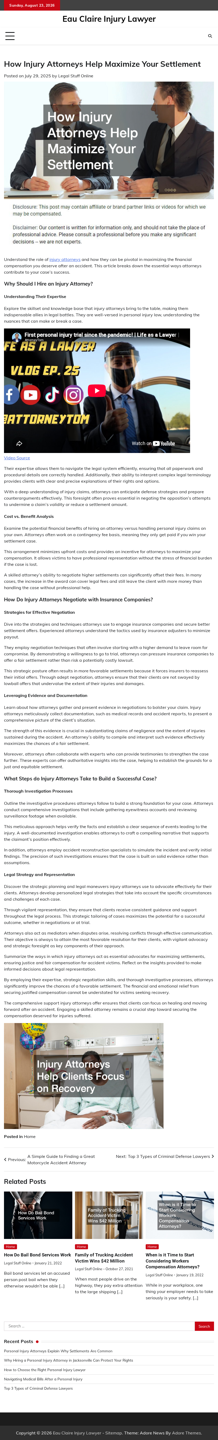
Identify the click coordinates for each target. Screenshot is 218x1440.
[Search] (210, 36)
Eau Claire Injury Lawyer (109, 19)
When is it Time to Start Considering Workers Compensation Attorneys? (172, 1260)
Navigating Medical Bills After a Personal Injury (43, 1379)
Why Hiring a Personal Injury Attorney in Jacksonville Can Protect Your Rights (68, 1360)
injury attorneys (65, 259)
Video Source (17, 457)
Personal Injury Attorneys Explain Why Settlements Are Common (58, 1351)
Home (30, 1136)
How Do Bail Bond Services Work (37, 1254)
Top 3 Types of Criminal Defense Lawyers (38, 1388)
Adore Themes (186, 1432)
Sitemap (113, 1432)
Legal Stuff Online (75, 75)
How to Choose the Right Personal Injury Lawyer (45, 1369)
